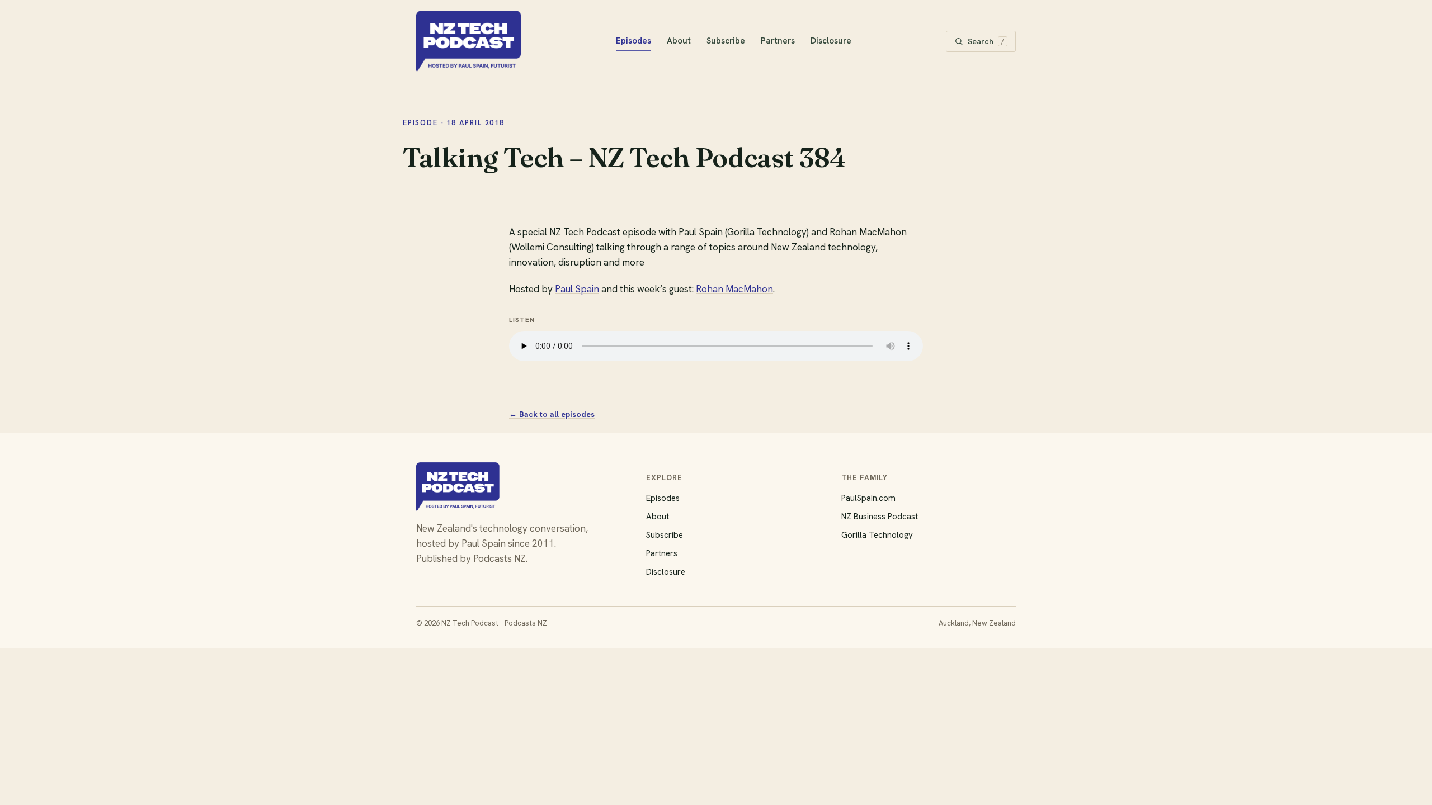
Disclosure (831, 40)
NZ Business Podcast (879, 516)
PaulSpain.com (868, 498)
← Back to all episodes (552, 414)
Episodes (633, 40)
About (679, 40)
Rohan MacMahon (734, 289)
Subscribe (725, 40)
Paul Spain (577, 289)
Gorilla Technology (877, 535)
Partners (778, 40)
